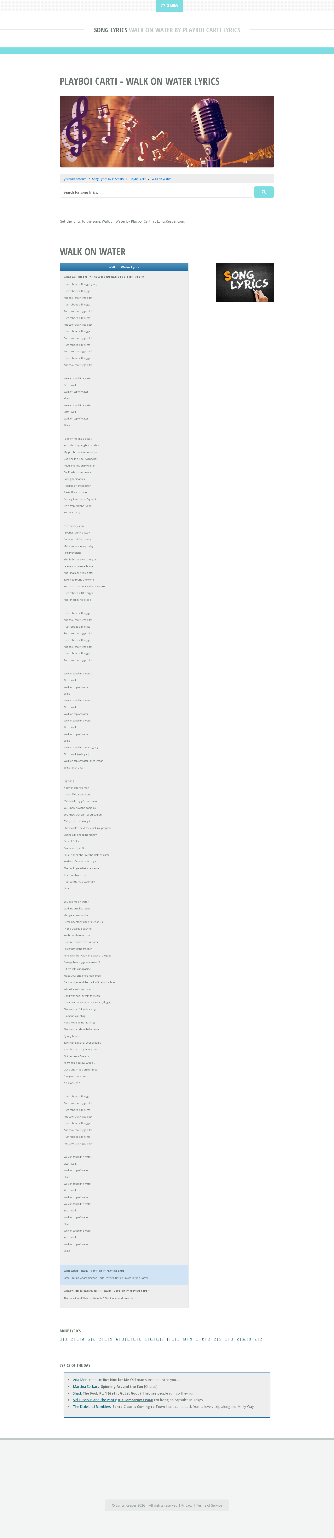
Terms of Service (209, 1505)
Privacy (187, 1505)
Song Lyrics (110, 29)
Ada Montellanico (87, 1379)
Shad (77, 1393)
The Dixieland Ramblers (92, 1406)
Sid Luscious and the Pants (94, 1399)
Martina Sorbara (86, 1386)
